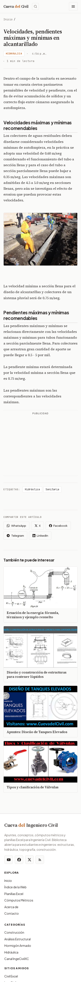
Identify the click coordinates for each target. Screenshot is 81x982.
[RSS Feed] (39, 859)
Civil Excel (11, 976)
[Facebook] (19, 859)
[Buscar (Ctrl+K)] (35, 6)
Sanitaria (52, 489)
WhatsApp (18, 525)
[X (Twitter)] (29, 859)
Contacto (11, 913)
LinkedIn (42, 535)
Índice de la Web (15, 887)
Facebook (60, 525)
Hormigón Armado (17, 945)
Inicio (8, 19)
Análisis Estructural (17, 939)
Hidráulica (14, 53)
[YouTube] (8, 859)
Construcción (14, 932)
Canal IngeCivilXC (16, 959)
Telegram (17, 535)
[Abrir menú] (73, 6)
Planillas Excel (13, 894)
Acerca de (11, 907)
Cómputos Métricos (18, 900)
